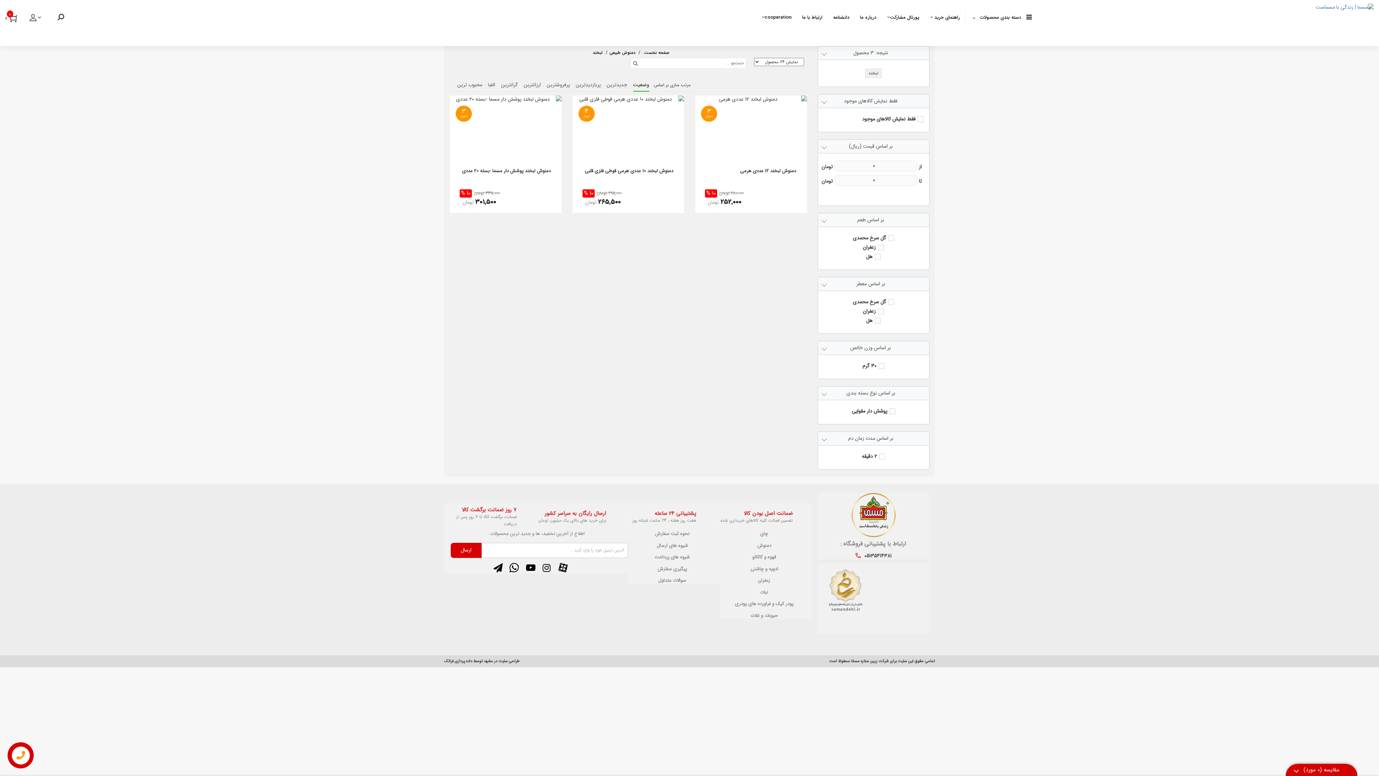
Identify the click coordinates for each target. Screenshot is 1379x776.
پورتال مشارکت (904, 17)
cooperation (778, 17)
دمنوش (764, 545)
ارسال (466, 550)
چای (764, 533)
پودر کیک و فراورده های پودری (764, 604)
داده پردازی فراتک (458, 661)
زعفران (764, 580)
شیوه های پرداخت (672, 557)
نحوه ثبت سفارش (672, 533)
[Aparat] (563, 568)
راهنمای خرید (946, 17)
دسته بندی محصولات (1000, 17)
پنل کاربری (36, 20)
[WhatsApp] (514, 568)
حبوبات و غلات (764, 615)
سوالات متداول (672, 580)
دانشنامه (841, 17)
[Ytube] (530, 568)
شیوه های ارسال (672, 545)
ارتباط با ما (812, 17)
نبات (764, 592)
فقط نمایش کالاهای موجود (889, 119)
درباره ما (868, 17)
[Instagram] (547, 568)
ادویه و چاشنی (764, 569)
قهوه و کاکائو (764, 557)
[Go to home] (656, 52)
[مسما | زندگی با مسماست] (1203, 22)
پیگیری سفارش (672, 569)
